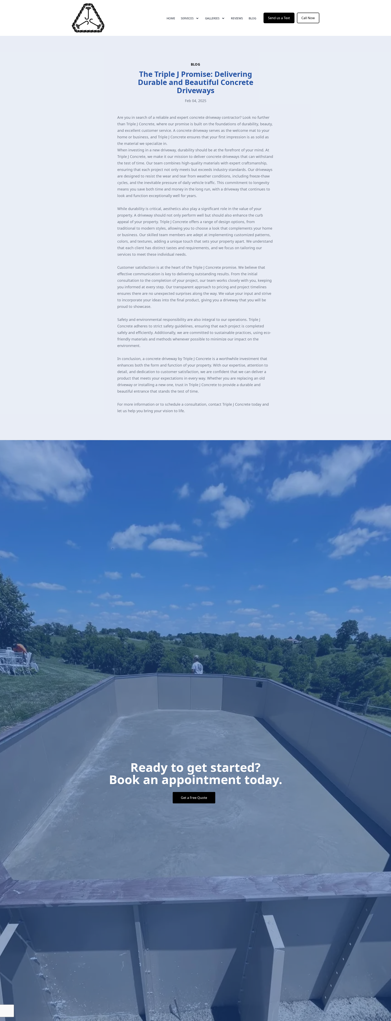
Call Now (308, 18)
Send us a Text (279, 18)
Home (171, 18)
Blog (252, 18)
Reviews (237, 18)
